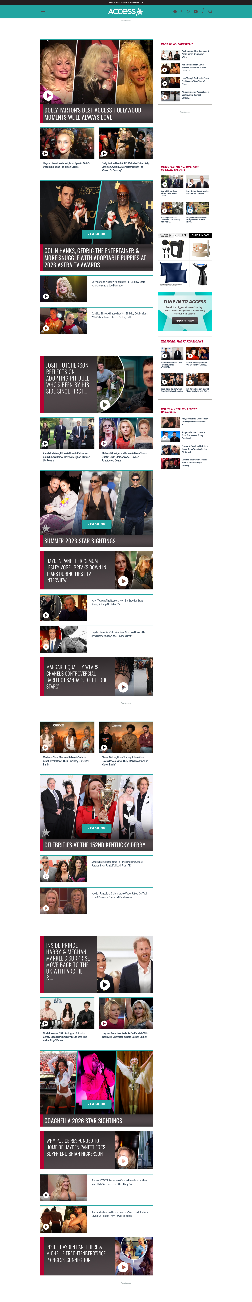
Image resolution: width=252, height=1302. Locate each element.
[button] (42, 12)
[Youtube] (196, 11)
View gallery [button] (96, 234)
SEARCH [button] (210, 11)
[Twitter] (182, 11)
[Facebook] (175, 11)
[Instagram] (189, 11)
